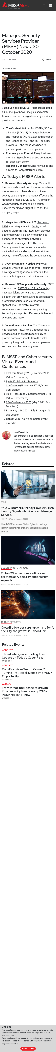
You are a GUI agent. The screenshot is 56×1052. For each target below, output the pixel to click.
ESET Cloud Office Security (33, 288)
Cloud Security (11, 622)
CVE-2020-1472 (33, 199)
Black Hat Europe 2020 (19, 393)
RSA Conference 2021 (18, 402)
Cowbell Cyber (10, 267)
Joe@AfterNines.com (30, 169)
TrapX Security (41, 325)
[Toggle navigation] (50, 5)
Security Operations (14, 567)
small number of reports (33, 187)
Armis (35, 226)
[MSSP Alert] (15, 5)
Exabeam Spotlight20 (18, 373)
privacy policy (41, 1041)
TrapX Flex (23, 329)
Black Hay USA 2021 (17, 410)
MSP (3, 502)
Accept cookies (28, 1048)
